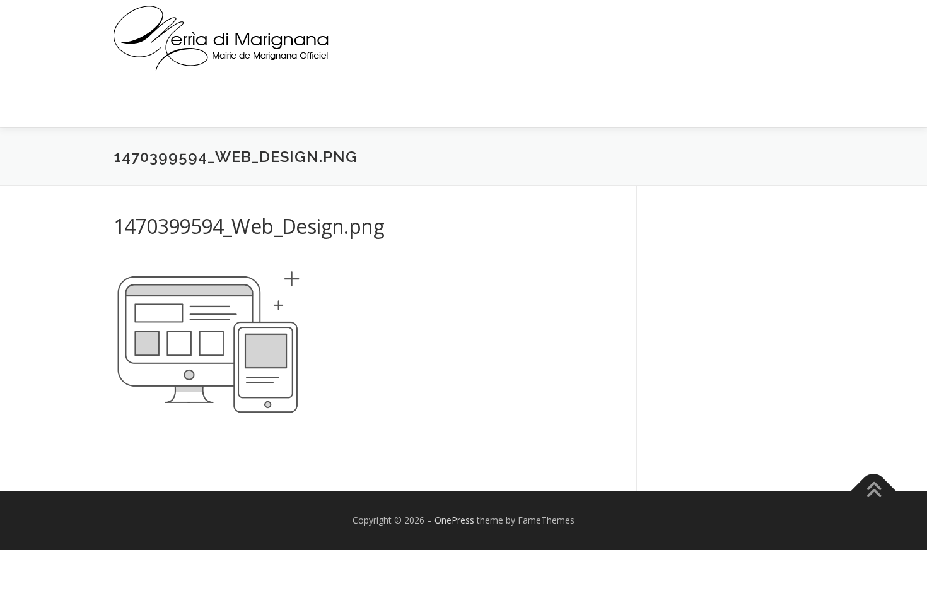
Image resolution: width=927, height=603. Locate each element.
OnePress (454, 520)
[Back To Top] (873, 491)
